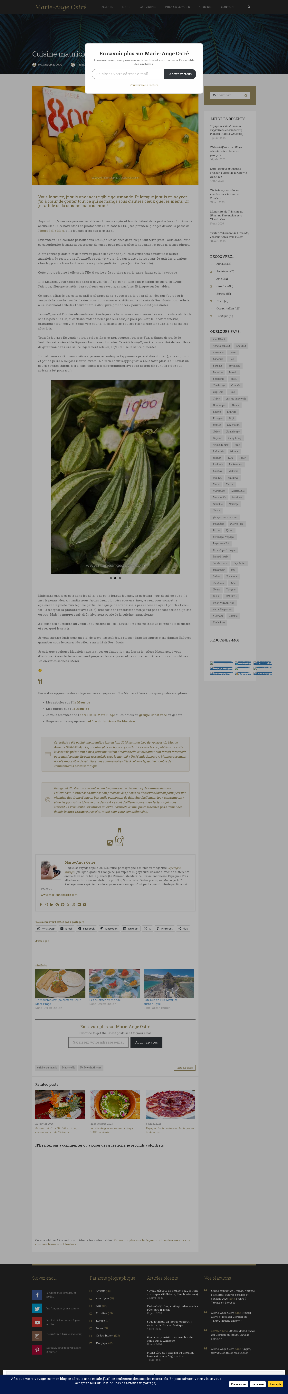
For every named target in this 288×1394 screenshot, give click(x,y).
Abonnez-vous (180, 74)
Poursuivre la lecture (144, 85)
